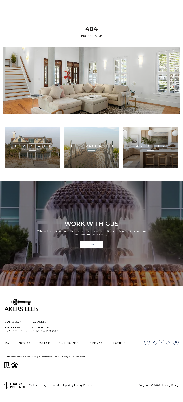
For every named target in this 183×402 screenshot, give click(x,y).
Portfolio (45, 343)
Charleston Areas (69, 343)
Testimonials (95, 343)
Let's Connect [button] (91, 244)
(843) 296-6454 (12, 327)
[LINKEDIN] (161, 342)
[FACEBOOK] (147, 342)
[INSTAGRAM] (154, 342)
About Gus (25, 343)
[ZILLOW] (168, 342)
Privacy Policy (170, 385)
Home (7, 343)
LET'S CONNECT (118, 343)
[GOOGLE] (176, 342)
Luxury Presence (84, 385)
